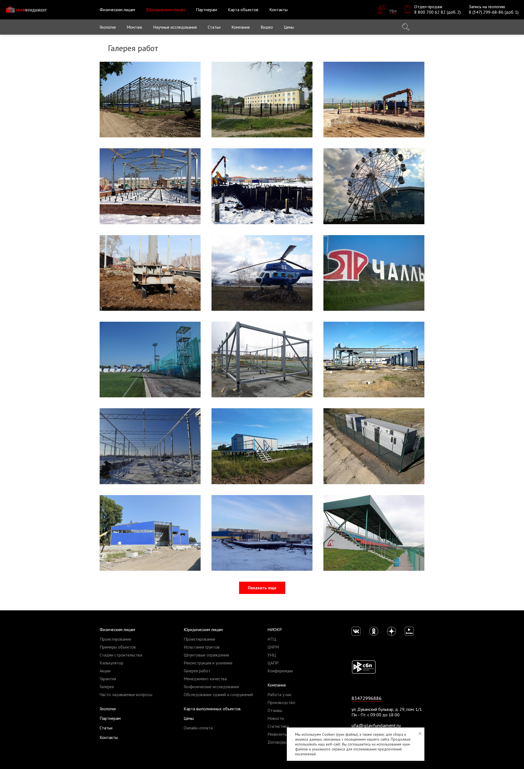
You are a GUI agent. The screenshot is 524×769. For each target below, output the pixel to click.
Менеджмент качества (205, 678)
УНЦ (271, 655)
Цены (189, 718)
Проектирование (115, 639)
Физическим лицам (117, 629)
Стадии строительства (121, 655)
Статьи (214, 27)
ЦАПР (273, 663)
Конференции (280, 670)
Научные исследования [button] (175, 27)
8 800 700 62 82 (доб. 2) (437, 12)
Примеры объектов (118, 647)
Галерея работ (197, 670)
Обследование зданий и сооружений (218, 694)
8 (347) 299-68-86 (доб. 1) (494, 12)
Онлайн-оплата (198, 727)
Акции (105, 670)
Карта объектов (243, 9)
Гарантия (108, 678)
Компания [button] (240, 27)
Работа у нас (279, 694)
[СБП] (364, 666)
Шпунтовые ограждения (206, 655)
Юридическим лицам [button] (165, 9)
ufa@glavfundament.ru (376, 725)
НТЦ (271, 639)
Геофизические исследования (211, 686)
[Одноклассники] (373, 631)
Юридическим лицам (203, 629)
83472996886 (367, 698)
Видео (267, 27)
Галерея (107, 686)
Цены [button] (289, 27)
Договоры (277, 742)
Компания (276, 685)
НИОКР (274, 629)
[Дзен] (391, 631)
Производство (281, 702)
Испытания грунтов (202, 647)
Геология (108, 27)
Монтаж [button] (134, 27)
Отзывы (274, 710)
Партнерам (206, 9)
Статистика (278, 726)
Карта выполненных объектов (212, 708)
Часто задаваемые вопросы (126, 694)
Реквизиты (277, 734)
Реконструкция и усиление (208, 663)
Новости (275, 718)
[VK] (356, 631)
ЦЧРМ (273, 647)
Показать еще (262, 587)
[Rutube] (409, 631)
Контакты (278, 9)
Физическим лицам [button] (117, 9)
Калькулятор (111, 663)
